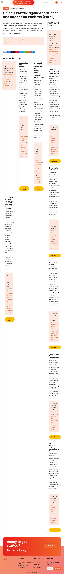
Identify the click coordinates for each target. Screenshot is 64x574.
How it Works (37, 567)
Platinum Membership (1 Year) (8, 86)
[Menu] (2, 2)
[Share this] (9, 52)
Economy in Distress (53, 169)
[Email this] (5, 52)
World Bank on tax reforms (53, 264)
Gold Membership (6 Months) (19, 41)
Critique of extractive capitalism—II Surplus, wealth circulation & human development (39, 70)
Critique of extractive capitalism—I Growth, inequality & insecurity (9, 202)
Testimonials (36, 565)
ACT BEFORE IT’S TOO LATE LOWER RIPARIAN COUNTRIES (24, 564)
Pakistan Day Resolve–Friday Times (54, 356)
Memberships (37, 562)
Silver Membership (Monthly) (24, 136)
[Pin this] (17, 52)
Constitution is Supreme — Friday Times (54, 71)
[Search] (56, 2)
